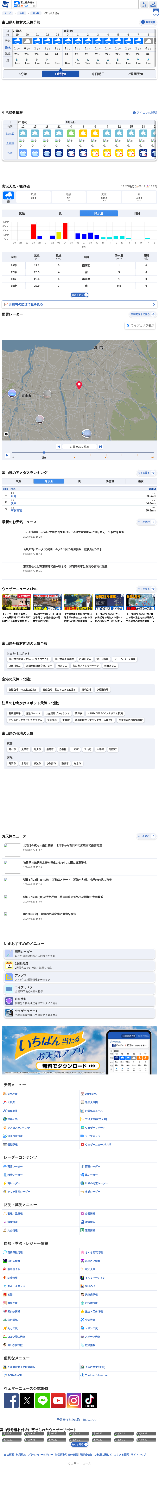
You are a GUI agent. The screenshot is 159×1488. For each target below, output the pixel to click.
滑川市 (37, 749)
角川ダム (62, 665)
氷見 (13, 496)
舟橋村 (62, 749)
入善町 (100, 749)
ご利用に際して (103, 1454)
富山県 (36, 13)
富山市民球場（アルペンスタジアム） (29, 659)
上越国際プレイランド (58, 713)
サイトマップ (138, 1454)
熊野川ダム (110, 665)
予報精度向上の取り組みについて (78, 1419)
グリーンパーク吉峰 (125, 659)
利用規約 (21, 1454)
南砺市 (65, 763)
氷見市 (25, 763)
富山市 (12, 749)
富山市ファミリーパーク (86, 665)
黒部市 (50, 749)
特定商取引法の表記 (66, 1454)
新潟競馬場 (15, 713)
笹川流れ (52, 720)
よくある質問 (121, 1454)
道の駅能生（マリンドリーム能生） (94, 720)
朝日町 (113, 749)
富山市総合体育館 (64, 659)
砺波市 (37, 763)
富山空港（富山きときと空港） (59, 689)
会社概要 (9, 1454)
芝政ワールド (33, 713)
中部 (22, 13)
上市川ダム (15, 665)
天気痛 (10, 143)
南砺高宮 (16, 510)
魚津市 (25, 749)
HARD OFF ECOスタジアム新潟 (105, 713)
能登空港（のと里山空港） (23, 689)
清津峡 (78, 713)
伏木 (13, 503)
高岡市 (12, 763)
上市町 (75, 749)
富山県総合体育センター (39, 665)
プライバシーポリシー (40, 1454)
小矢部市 (51, 763)
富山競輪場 (103, 659)
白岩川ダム (85, 659)
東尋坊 (66, 720)
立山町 (87, 749)
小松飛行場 (103, 689)
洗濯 (10, 153)
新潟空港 (86, 689)
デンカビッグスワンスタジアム (25, 720)
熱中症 (10, 133)
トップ (7, 13)
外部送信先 (86, 1454)
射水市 (77, 763)
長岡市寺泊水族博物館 (131, 720)
